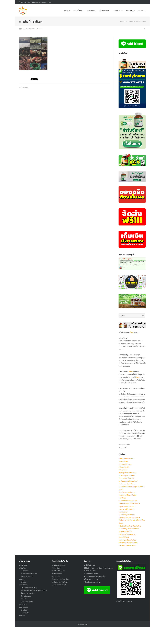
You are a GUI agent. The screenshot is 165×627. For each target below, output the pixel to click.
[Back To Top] (159, 621)
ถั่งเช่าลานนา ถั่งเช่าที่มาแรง (127, 484)
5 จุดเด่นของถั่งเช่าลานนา (127, 506)
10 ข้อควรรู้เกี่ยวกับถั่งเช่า (127, 475)
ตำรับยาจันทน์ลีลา (124, 467)
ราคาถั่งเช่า (122, 498)
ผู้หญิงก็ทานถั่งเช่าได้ (125, 531)
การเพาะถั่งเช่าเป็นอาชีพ (126, 478)
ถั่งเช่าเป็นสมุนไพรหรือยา (127, 515)
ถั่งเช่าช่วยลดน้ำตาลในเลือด (127, 540)
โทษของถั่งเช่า (123, 461)
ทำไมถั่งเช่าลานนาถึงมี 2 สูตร (128, 501)
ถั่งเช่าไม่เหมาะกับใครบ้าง (127, 492)
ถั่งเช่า (132, 332)
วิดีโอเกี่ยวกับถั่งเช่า (27, 602)
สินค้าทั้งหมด (77, 10)
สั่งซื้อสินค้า (24, 610)
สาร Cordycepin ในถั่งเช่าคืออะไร (129, 503)
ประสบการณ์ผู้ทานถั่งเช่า (126, 509)
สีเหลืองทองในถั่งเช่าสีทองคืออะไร (129, 517)
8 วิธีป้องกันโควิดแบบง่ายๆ (127, 534)
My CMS (84, 624)
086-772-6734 (25, 2)
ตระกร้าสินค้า (118, 10)
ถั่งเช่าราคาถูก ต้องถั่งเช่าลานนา (129, 529)
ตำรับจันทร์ (91, 10)
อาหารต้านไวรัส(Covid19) (127, 545)
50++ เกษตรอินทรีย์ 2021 (29, 588)
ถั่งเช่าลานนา (104, 10)
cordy (40, 29)
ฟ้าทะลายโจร (123, 470)
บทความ (23, 599)
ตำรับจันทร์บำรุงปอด (125, 464)
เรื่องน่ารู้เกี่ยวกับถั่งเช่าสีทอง (127, 473)
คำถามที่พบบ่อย (26, 596)
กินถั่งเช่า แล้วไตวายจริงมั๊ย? (127, 495)
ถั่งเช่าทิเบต (129, 21)
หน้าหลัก (67, 10)
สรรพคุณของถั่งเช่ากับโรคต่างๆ (128, 543)
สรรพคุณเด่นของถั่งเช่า (126, 459)
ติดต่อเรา (141, 10)
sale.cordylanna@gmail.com (42, 2)
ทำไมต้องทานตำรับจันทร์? (29, 574)
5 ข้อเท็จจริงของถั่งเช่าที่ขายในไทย (130, 526)
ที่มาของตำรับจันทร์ (27, 576)
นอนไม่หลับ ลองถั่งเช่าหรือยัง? (128, 481)
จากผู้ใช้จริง (24, 571)
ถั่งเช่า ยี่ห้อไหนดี (124, 537)
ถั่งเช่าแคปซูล (123, 512)
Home (122, 21)
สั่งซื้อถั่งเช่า (24, 582)
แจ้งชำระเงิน (25, 613)
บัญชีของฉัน (130, 10)
